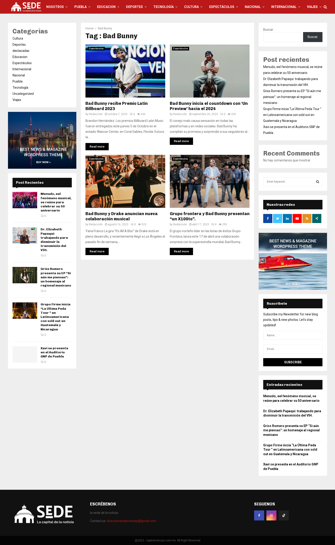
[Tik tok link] (284, 515)
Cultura (191, 7)
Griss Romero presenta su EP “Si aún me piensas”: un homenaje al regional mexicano (56, 277)
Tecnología (163, 7)
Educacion (106, 7)
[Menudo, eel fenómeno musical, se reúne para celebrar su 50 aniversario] (25, 200)
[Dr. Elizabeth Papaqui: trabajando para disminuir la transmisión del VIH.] (25, 235)
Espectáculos (221, 7)
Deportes (134, 7)
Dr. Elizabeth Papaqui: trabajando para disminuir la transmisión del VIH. (54, 239)
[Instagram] (271, 515)
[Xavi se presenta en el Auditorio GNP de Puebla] (25, 354)
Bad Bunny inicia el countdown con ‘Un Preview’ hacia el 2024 (209, 106)
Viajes (312, 7)
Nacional (253, 7)
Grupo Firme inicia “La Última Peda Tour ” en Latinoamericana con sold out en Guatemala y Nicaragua (55, 316)
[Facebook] (259, 515)
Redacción (96, 114)
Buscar (268, 29)
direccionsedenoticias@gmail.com (131, 521)
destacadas (21, 51)
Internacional (283, 7)
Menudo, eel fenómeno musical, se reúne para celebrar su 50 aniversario (56, 202)
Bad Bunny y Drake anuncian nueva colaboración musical (121, 216)
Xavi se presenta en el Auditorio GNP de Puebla (54, 352)
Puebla (80, 7)
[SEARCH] (317, 181)
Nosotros (55, 7)
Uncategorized (23, 93)
